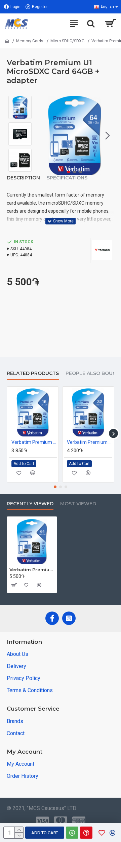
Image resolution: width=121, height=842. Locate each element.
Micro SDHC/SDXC (67, 41)
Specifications (67, 178)
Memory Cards (29, 41)
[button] (41, 135)
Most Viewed (78, 504)
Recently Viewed (30, 504)
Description (23, 178)
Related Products (33, 373)
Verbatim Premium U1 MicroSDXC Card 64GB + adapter (31, 569)
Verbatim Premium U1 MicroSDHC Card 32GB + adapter (89, 442)
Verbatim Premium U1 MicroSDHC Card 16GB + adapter (34, 442)
